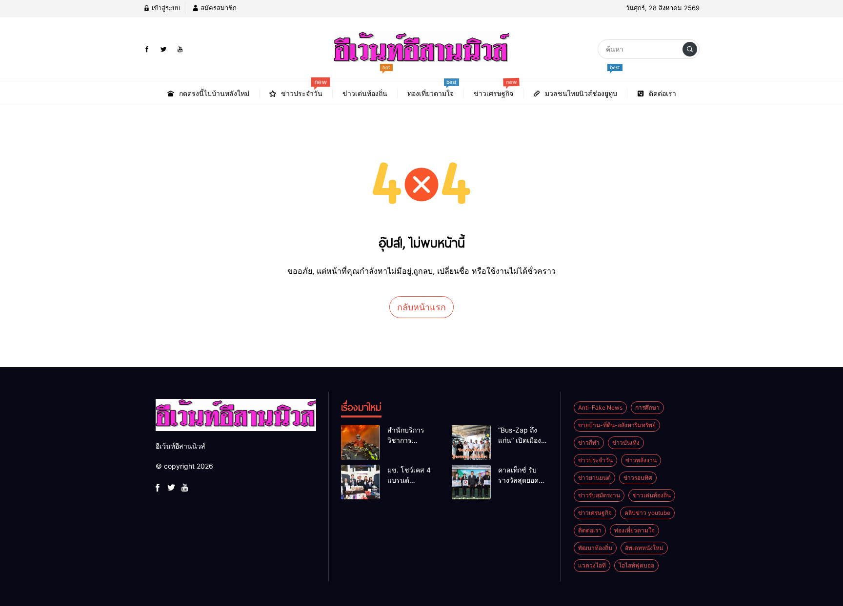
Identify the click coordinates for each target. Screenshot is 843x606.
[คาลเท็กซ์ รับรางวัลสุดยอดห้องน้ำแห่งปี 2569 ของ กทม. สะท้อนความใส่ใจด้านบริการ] (471, 482)
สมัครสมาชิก (218, 8)
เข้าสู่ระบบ (165, 8)
